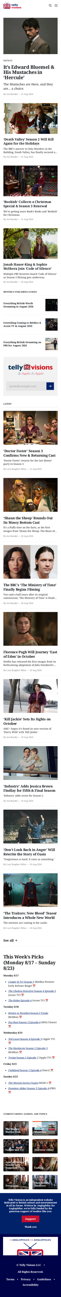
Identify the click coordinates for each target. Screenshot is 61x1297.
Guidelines (44, 1279)
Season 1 (21, 981)
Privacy (26, 1279)
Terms (10, 1279)
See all (8, 940)
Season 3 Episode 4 (28, 1088)
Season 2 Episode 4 (24, 1022)
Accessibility (31, 1284)
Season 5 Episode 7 (23, 1057)
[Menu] (56, 5)
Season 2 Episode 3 (27, 1048)
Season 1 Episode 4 (25, 1070)
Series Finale (23, 1082)
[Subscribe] (50, 386)
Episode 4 (20, 1000)
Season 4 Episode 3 (32, 991)
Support (30, 1219)
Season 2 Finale (28, 1013)
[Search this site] (50, 5)
